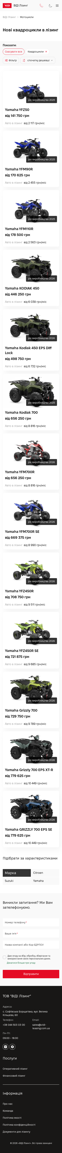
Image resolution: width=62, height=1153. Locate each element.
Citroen (38, 872)
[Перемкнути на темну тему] (50, 5)
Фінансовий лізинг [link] (14, 1075)
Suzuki (9, 880)
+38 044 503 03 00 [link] (14, 1024)
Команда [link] (8, 1110)
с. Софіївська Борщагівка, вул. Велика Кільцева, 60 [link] (25, 1013)
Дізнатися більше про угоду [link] (21, 963)
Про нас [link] (8, 1103)
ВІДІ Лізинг (9, 17)
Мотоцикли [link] (27, 17)
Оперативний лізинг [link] (15, 1068)
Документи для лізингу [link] (16, 1131)
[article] (31, 99)
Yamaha (38, 880)
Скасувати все (13, 51)
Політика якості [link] (12, 1117)
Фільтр (13, 60)
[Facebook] (12, 1047)
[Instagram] (5, 1047)
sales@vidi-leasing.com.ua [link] (41, 1026)
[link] (7, 5)
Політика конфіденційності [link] (19, 1124)
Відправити (31, 973)
